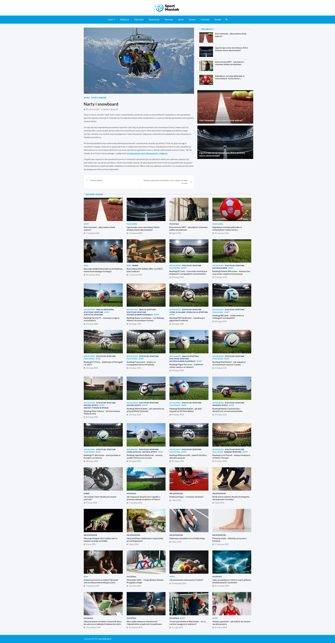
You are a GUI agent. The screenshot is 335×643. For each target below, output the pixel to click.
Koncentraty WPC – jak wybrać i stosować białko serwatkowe (229, 63)
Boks (86, 266)
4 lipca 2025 (219, 503)
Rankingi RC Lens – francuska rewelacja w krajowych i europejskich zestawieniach (188, 272)
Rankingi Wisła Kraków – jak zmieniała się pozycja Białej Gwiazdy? (145, 409)
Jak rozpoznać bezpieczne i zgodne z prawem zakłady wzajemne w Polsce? (143, 498)
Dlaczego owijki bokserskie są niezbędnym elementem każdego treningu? (103, 270)
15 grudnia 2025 (135, 503)
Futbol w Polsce (134, 452)
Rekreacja (169, 20)
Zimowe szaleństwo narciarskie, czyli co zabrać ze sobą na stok (165, 181)
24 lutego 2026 (178, 277)
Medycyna (124, 20)
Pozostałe (205, 20)
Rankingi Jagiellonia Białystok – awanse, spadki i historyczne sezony (145, 456)
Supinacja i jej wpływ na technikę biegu (187, 538)
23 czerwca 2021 (93, 109)
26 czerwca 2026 (93, 275)
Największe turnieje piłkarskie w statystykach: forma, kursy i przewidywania (229, 78)
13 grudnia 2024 (92, 586)
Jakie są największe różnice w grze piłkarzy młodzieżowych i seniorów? (231, 581)
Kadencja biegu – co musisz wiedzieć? (186, 497)
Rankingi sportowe (232, 452)
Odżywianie (139, 20)
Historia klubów (219, 268)
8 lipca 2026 (176, 233)
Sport (110, 20)
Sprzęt (181, 20)
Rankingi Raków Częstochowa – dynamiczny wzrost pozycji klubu (227, 409)
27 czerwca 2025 (221, 544)
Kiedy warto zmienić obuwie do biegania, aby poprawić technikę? (230, 498)
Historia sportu (91, 405)
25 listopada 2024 (179, 583)
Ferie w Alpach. (96, 180)
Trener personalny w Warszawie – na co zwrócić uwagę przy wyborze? (187, 622)
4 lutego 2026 (91, 503)
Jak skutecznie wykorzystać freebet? (186, 580)
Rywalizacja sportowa (197, 312)
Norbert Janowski (110, 109)
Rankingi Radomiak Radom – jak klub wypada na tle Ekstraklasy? (185, 409)
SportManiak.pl (105, 639)
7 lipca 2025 (176, 500)
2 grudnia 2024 (135, 586)
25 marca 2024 (220, 627)
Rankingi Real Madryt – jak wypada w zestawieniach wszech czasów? (229, 363)
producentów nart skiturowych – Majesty (147, 153)
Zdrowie (192, 20)
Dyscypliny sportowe (191, 266)
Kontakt (218, 20)
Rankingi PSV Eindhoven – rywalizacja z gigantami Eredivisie (187, 319)
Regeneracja (154, 20)
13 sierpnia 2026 (135, 233)
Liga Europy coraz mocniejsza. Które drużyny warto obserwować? (231, 49)
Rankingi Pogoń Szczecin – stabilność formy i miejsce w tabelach (186, 365)
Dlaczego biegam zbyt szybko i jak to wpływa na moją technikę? (100, 539)
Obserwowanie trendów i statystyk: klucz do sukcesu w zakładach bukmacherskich (103, 622)
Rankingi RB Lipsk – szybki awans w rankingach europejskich (228, 316)
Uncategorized (176, 494)
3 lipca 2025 (91, 544)
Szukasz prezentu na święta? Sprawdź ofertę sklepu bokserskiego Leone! (101, 581)
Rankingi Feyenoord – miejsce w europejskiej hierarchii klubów (141, 363)
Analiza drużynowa (105, 310)
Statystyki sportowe (93, 315)
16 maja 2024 (177, 627)
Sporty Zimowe (98, 98)
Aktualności (175, 266)
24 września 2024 (221, 586)
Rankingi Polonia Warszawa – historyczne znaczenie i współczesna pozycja (231, 272)
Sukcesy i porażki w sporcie (96, 408)
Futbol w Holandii (177, 312)
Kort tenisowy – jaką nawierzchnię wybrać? (221, 120)
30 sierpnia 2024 (135, 627)
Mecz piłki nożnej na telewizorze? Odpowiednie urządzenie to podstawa (144, 622)
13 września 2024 (93, 627)
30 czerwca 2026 (221, 233)
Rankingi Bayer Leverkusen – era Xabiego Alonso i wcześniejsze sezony (145, 319)
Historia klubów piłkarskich (140, 315)
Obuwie (135, 266)
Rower (86, 494)
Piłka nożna (132, 224)
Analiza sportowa (147, 310)
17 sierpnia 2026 (92, 233)
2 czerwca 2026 (135, 275)
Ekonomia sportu (220, 405)
